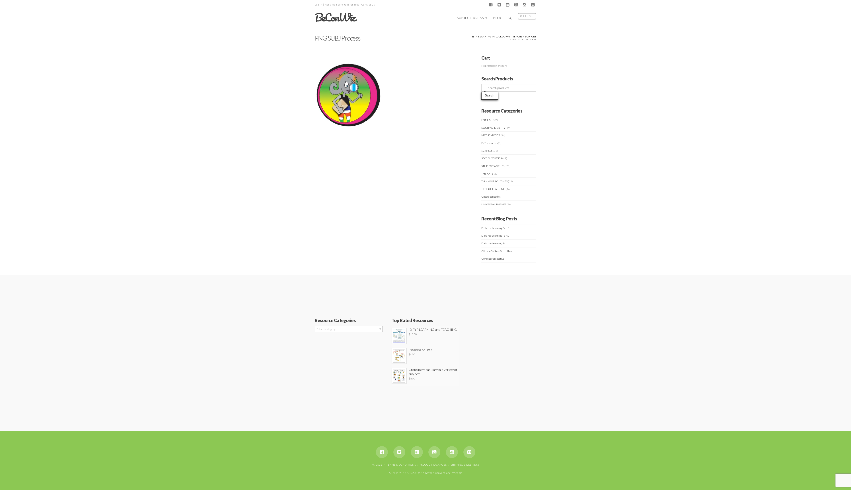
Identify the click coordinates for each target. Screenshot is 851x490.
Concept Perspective (492, 258)
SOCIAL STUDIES (491, 158)
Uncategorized (489, 196)
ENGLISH (486, 120)
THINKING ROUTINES (494, 181)
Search (489, 95)
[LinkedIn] (507, 4)
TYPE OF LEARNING (493, 189)
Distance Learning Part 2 (495, 235)
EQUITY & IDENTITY (493, 127)
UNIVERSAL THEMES (493, 204)
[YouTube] (515, 4)
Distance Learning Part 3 (495, 228)
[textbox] (349, 329)
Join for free (351, 4)
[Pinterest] (532, 4)
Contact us (368, 4)
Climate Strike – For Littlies (496, 251)
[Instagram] (524, 4)
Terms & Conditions (401, 464)
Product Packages (433, 464)
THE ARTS (487, 173)
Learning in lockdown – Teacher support (507, 36)
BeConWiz (335, 17)
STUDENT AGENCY (493, 166)
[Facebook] (490, 4)
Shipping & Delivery (465, 464)
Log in (318, 4)
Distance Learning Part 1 (495, 243)
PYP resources (489, 143)
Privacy (377, 464)
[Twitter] (499, 4)
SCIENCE (486, 150)
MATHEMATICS (490, 135)
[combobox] (349, 329)
